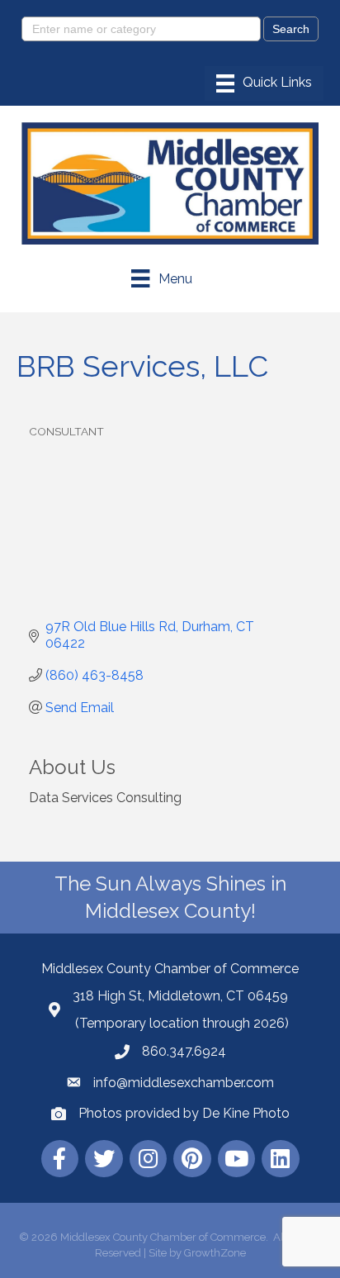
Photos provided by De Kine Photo (184, 1113)
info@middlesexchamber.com (183, 1082)
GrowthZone (215, 1253)
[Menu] (264, 83)
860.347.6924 (184, 1051)
